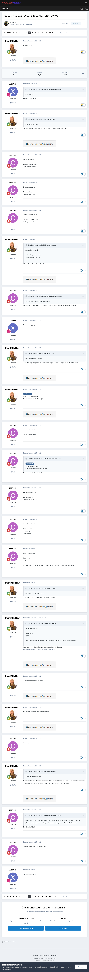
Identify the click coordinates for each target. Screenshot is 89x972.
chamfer (12, 155)
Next (51, 33)
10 (42, 33)
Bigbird (14, 22)
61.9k (14, 60)
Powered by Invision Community (44, 960)
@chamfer (27, 394)
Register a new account (26, 928)
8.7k (13, 174)
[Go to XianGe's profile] (13, 91)
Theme (34, 955)
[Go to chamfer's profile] (13, 163)
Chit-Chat (28, 25)
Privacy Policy (44, 955)
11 (46, 33)
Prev (9, 33)
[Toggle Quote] (26, 89)
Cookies (54, 955)
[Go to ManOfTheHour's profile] (13, 49)
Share (66, 23)
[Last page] (55, 32)
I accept (82, 967)
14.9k (14, 103)
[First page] (4, 32)
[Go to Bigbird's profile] (6, 23)
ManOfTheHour (12, 41)
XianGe (12, 84)
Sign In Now (63, 928)
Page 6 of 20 (64, 33)
